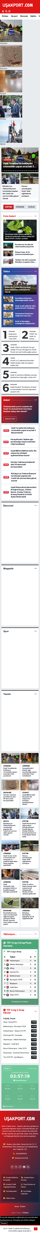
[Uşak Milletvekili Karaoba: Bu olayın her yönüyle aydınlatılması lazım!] (29, 785)
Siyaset (14, 16)
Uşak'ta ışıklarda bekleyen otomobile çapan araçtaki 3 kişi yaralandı (23, 430)
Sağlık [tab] (31, 207)
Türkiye (5, 16)
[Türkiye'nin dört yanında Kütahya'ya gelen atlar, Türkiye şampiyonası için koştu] (8, 261)
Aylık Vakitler (9, 1106)
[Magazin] (36, 568)
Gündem (12, 331)
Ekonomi (24, 16)
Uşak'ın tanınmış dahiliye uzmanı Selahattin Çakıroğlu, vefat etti (23, 376)
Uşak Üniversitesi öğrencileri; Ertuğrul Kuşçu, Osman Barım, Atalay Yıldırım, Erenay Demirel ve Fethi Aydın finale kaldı (24, 492)
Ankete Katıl (10, 419)
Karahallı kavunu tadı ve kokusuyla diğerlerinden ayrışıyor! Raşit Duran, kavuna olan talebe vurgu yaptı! (10, 918)
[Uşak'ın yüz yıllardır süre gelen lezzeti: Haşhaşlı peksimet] (8, 307)
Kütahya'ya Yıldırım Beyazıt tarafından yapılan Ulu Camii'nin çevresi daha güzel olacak (10, 829)
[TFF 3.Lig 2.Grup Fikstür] (36, 1011)
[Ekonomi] (36, 506)
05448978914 (21, 1153)
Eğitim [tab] (8, 207)
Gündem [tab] (20, 207)
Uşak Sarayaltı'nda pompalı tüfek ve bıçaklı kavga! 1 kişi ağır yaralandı (10, 888)
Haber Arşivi (10, 1198)
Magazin (8, 568)
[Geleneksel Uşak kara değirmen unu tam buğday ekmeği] (8, 315)
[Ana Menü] (9, 11)
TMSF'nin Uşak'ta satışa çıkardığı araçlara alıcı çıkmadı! (33, 336)
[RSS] (28, 1167)
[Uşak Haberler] (18, 5)
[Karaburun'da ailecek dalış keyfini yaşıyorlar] (8, 246)
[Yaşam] (36, 694)
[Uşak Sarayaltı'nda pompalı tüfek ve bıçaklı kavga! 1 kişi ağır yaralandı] (10, 874)
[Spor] (36, 631)
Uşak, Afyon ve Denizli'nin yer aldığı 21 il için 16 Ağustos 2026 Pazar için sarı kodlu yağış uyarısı (23, 349)
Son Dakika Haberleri (26, 1192)
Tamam (4, 1223)
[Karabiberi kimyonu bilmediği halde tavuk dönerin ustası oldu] (8, 299)
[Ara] (6, 11)
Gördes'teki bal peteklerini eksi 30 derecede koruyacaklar (23, 464)
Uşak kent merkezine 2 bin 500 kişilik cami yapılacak (13, 336)
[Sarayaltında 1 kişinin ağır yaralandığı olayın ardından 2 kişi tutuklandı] (29, 758)
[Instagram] (20, 1167)
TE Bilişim (25, 1213)
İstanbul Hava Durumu (27, 1179)
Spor (6, 631)
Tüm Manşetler (11, 1191)
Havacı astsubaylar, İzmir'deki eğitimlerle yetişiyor (27, 859)
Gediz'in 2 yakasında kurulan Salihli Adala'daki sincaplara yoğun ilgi (22, 363)
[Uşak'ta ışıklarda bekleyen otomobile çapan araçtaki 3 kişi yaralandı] (10, 758)
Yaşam (12, 358)
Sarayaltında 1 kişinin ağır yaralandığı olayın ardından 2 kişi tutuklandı (23, 441)
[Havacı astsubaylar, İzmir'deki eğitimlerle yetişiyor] (29, 846)
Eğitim (33, 16)
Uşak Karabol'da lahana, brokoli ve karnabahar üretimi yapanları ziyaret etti (23, 389)
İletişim (22, 1206)
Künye (17, 1206)
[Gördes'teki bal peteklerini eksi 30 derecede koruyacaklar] (10, 785)
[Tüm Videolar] (36, 271)
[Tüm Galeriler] (36, 216)
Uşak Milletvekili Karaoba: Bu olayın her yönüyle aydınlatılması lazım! (23, 453)
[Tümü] (36, 400)
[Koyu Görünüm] (3, 11)
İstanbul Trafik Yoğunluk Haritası (9, 1186)
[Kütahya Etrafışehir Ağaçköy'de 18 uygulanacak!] (29, 903)
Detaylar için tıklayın (20, 1002)
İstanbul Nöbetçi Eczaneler (10, 1179)
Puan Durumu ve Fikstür (28, 1186)
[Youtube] (24, 1167)
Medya (6, 821)
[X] (16, 1167)
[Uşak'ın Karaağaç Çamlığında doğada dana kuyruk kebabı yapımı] (8, 322)
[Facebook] (12, 1167)
